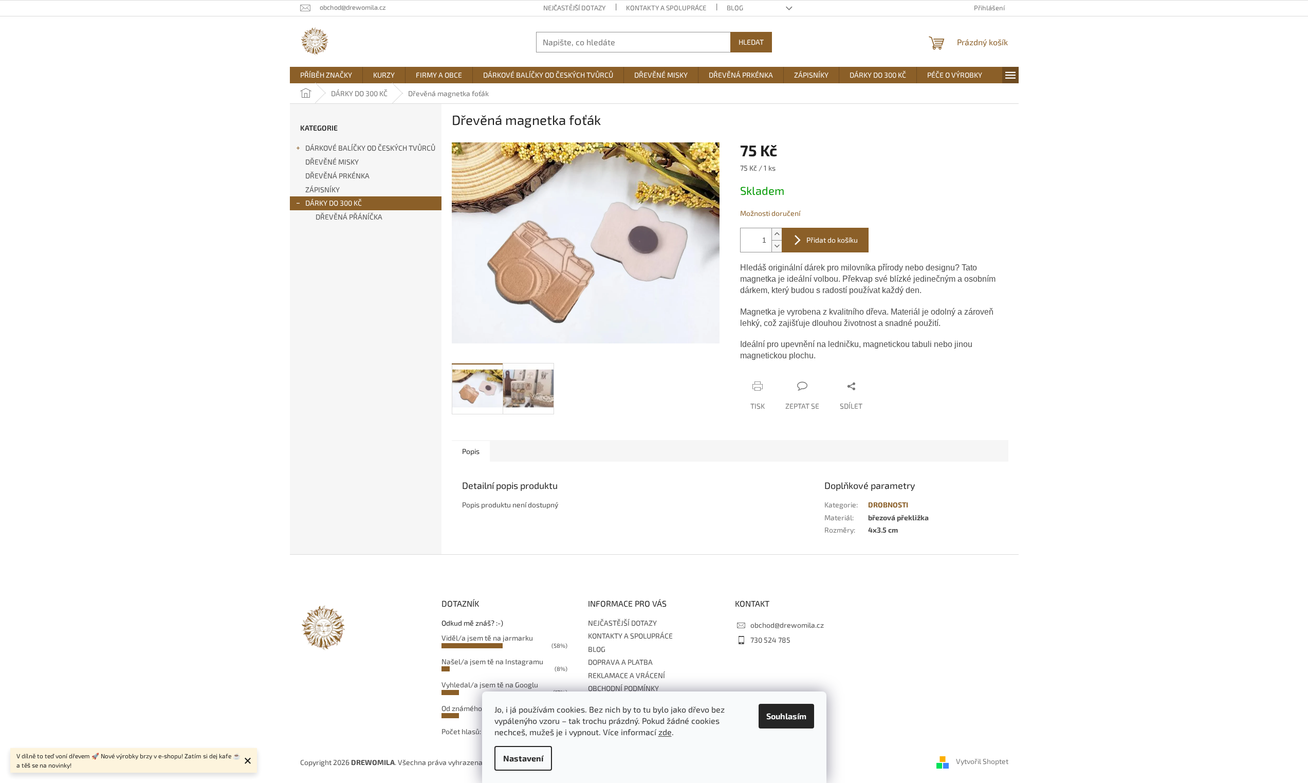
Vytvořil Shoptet (982, 761)
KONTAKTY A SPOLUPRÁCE (666, 8)
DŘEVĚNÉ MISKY (332, 161)
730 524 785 (770, 639)
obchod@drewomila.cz (787, 625)
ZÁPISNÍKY (322, 189)
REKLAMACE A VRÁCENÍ (626, 675)
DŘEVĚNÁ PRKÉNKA (337, 175)
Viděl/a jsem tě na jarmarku (487, 637)
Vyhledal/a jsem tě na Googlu (489, 684)
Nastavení (523, 758)
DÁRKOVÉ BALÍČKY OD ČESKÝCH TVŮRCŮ (370, 147)
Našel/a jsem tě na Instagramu (492, 661)
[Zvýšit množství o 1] (776, 234)
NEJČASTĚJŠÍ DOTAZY (574, 8)
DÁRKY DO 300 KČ (333, 202)
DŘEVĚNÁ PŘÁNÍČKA (349, 216)
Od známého (461, 708)
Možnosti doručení (770, 213)
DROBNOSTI (888, 504)
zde (665, 732)
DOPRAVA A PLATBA (620, 662)
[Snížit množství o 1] (776, 246)
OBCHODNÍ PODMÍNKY (623, 688)
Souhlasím (786, 716)
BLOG (735, 8)
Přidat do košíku (832, 239)
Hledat (751, 42)
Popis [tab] (471, 451)
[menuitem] (326, 75)
